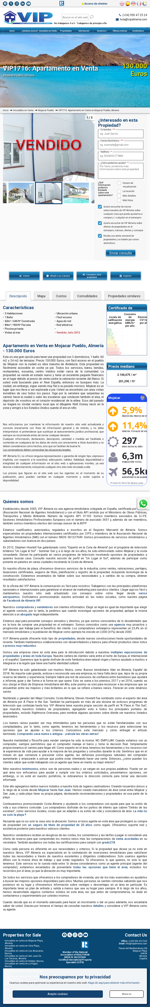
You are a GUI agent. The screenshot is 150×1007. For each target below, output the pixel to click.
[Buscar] (92, 16)
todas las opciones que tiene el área (100, 867)
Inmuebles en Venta (48, 31)
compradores (25, 607)
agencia (119, 624)
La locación (128, 191)
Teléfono (106, 152)
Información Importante (84, 32)
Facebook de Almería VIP (23, 600)
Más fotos (128, 200)
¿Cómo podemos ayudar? (114, 163)
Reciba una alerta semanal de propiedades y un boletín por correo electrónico (121, 239)
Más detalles (129, 196)
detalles (98, 906)
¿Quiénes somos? (30, 31)
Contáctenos (138, 31)
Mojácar (43, 790)
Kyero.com (137, 482)
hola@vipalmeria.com (133, 19)
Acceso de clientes (95, 3)
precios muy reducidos (20, 645)
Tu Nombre (107, 129)
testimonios (30, 769)
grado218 (108, 842)
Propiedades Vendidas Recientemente (66, 32)
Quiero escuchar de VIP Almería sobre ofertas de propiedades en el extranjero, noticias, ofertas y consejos (123, 227)
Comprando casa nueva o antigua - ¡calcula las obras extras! (58, 734)
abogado (26, 614)
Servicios (101, 31)
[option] (48, 193)
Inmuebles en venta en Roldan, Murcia (24, 961)
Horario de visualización (129, 185)
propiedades (67, 638)
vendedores (45, 607)
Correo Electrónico (111, 141)
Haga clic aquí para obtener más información (114, 982)
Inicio (12, 31)
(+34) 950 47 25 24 (135, 15)
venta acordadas (127, 839)
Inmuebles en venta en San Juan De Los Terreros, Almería (23, 957)
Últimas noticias (120, 31)
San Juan (64, 790)
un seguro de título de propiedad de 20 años (60, 825)
